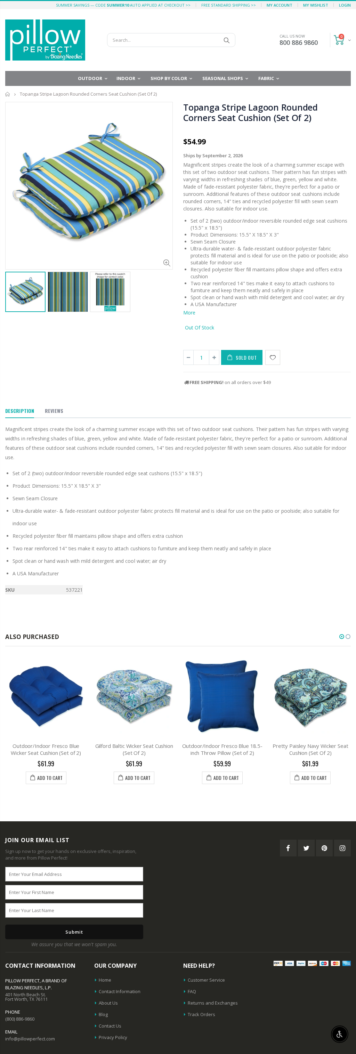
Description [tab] (19, 410)
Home (7, 94)
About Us (108, 1003)
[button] (342, 636)
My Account (279, 5)
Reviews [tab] (54, 410)
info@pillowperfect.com (30, 1039)
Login (345, 5)
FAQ (192, 991)
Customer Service (206, 980)
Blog (103, 1014)
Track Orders (201, 1014)
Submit (74, 932)
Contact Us (110, 1026)
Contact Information (119, 991)
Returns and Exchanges (213, 1003)
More (189, 312)
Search (226, 40)
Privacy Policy (113, 1037)
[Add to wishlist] (272, 357)
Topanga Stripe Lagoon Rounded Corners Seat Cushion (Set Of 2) (250, 112)
